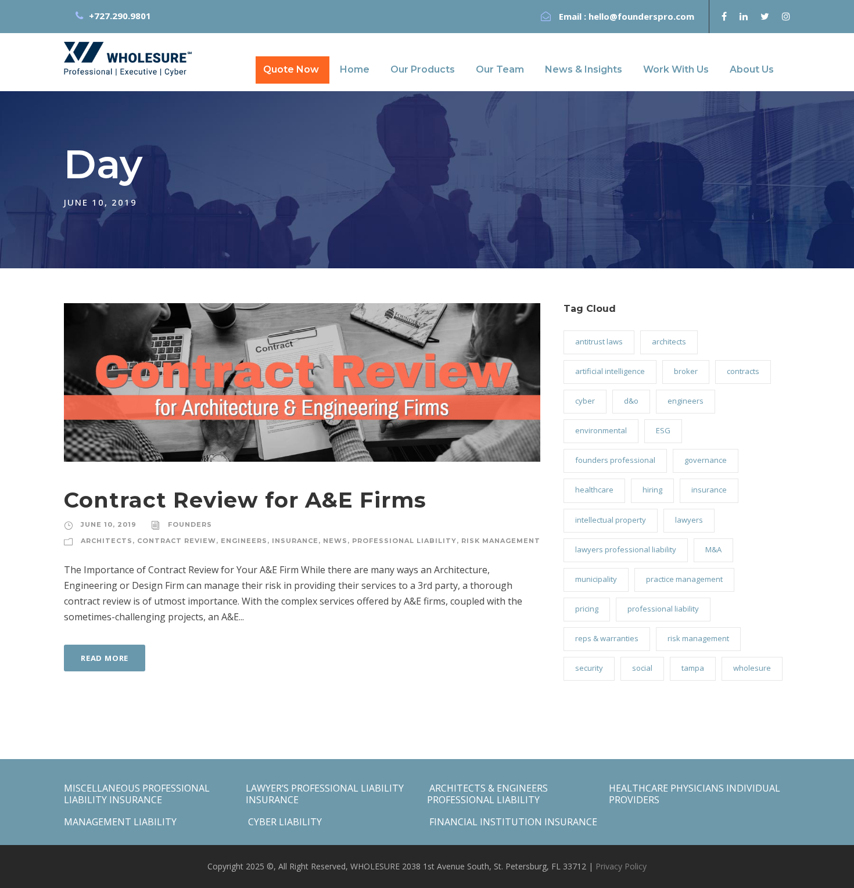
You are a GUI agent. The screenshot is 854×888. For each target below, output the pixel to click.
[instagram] (786, 16)
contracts (743, 371)
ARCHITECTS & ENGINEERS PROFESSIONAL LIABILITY (487, 794)
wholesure (752, 668)
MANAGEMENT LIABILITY (120, 821)
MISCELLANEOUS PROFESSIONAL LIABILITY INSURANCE (137, 794)
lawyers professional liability (625, 549)
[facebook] (724, 16)
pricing (586, 608)
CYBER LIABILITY (284, 821)
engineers (244, 541)
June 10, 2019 (109, 524)
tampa (692, 668)
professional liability (404, 541)
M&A (713, 549)
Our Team (500, 69)
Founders (190, 524)
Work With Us (676, 69)
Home (354, 69)
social (642, 668)
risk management (500, 541)
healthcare (594, 489)
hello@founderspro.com (641, 16)
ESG (663, 430)
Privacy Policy (621, 866)
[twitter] (764, 16)
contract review (176, 541)
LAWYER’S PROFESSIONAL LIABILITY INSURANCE (325, 794)
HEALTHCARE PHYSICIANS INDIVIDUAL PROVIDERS (694, 794)
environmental (601, 430)
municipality (596, 579)
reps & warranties (606, 638)
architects (106, 541)
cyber (585, 401)
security (589, 668)
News (335, 541)
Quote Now (291, 69)
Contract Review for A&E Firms (245, 500)
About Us (752, 69)
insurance (295, 541)
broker (686, 371)
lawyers (689, 520)
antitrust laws (599, 341)
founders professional (615, 460)
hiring (652, 489)
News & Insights (583, 69)
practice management (684, 579)
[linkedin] (744, 16)
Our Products (422, 69)
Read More (104, 658)
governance (705, 460)
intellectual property (610, 520)
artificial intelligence (610, 371)
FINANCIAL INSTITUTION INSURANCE (512, 821)
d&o (631, 401)
